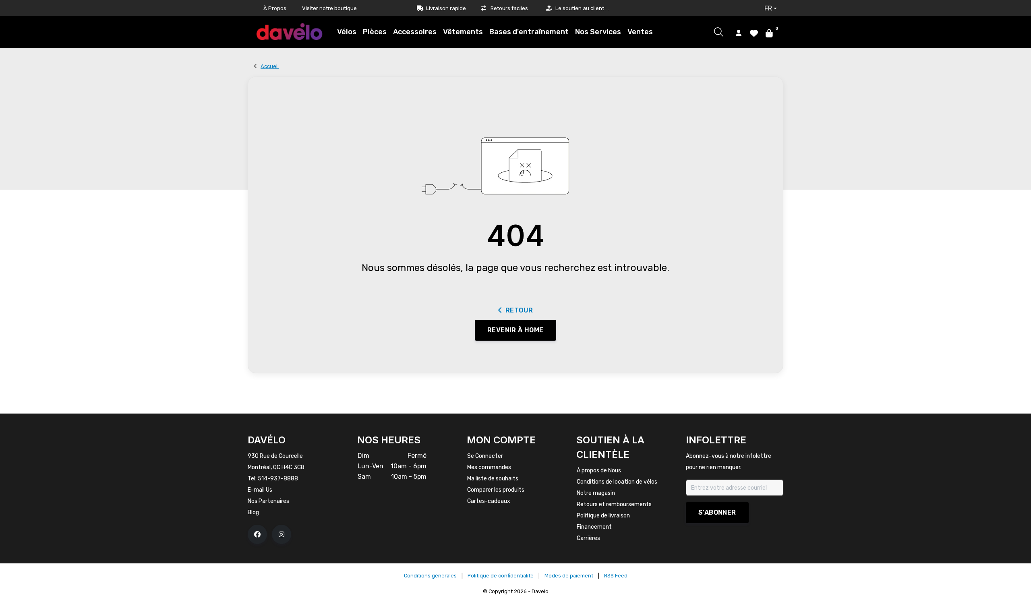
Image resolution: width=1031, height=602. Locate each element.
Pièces (375, 31)
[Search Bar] (718, 32)
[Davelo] (289, 31)
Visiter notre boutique (329, 8)
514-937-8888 (278, 478)
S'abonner (717, 512)
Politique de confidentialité (501, 576)
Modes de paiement (568, 576)
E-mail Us (260, 489)
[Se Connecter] (738, 32)
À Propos (274, 8)
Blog (253, 512)
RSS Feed (615, 576)
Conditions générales (430, 576)
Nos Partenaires (268, 501)
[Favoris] (754, 32)
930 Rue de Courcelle (275, 456)
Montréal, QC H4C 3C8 (276, 467)
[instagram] (281, 534)
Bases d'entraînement (529, 31)
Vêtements (463, 31)
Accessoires (415, 31)
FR (768, 8)
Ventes (640, 31)
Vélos (346, 31)
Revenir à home (515, 330)
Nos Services (598, 31)
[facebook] (257, 534)
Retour (519, 310)
